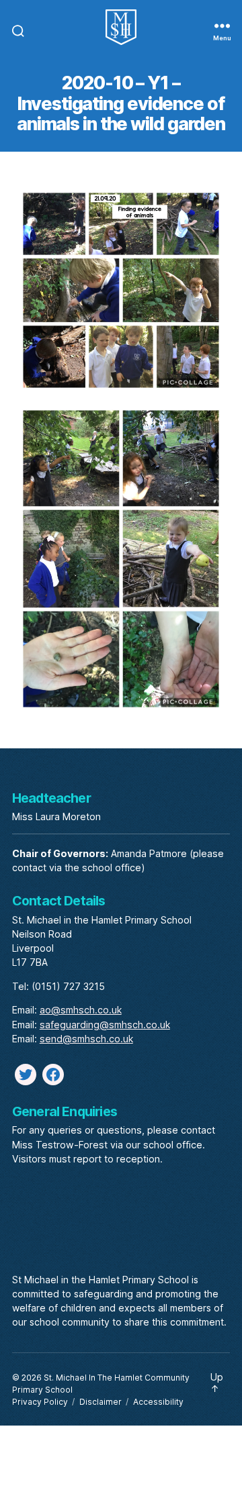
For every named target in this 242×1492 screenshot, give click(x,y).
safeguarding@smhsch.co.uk (105, 1024)
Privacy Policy (40, 1402)
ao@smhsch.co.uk (81, 1009)
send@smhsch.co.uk (86, 1038)
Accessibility (158, 1402)
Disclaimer (100, 1402)
